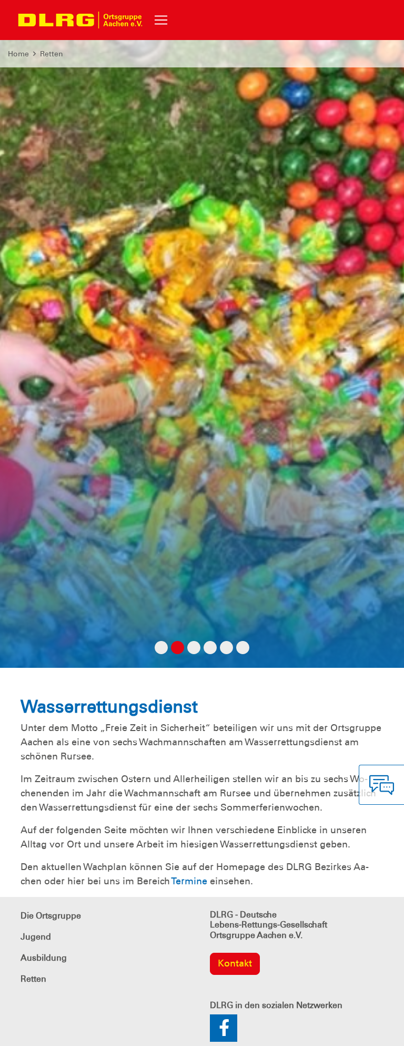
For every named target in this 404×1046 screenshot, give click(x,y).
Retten (51, 54)
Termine (189, 881)
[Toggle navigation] (161, 20)
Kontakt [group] (235, 963)
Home (18, 54)
